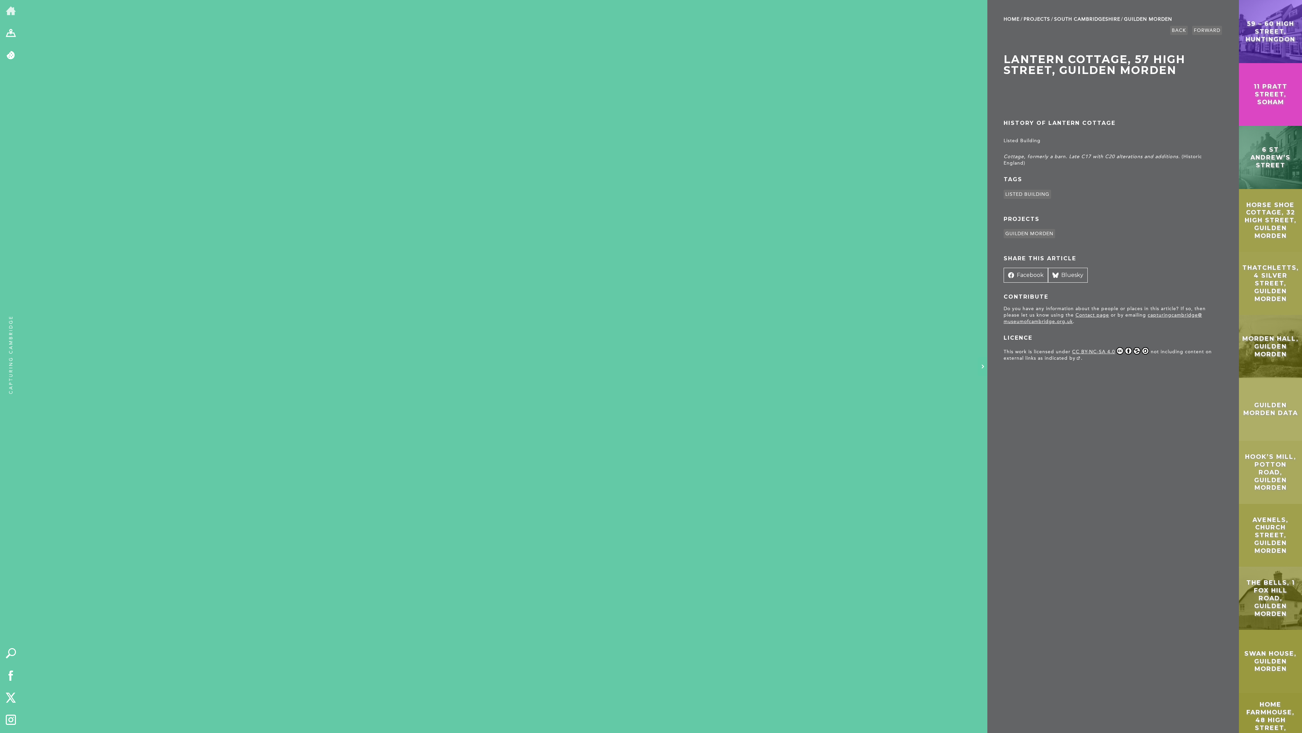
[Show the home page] (11, 11)
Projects (1037, 19)
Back (1179, 30)
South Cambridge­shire (1087, 19)
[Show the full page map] (11, 33)
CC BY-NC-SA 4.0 (1093, 352)
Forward (1207, 30)
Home (1012, 19)
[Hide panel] (982, 366)
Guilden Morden (1148, 19)
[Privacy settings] (11, 55)
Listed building (1027, 194)
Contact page (1092, 315)
